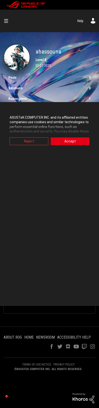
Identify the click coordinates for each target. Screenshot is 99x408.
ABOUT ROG (13, 337)
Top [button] (6, 396)
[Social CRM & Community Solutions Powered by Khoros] (83, 398)
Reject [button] (29, 141)
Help (80, 21)
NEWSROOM (45, 337)
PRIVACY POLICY (64, 364)
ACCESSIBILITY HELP (74, 337)
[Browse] (8, 21)
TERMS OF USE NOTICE (36, 364)
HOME (29, 337)
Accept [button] (70, 141)
